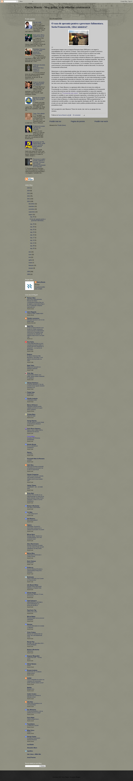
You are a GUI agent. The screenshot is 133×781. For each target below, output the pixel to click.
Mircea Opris (31, 534)
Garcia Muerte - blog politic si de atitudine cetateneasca (57, 7)
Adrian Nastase (31, 664)
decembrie (32, 203)
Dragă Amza (30, 394)
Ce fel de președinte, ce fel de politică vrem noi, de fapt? (35, 712)
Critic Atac (30, 373)
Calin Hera (30, 465)
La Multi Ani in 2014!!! (32, 725)
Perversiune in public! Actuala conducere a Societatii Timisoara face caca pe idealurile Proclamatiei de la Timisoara (39, 162)
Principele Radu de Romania (35, 458)
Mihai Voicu (30, 730)
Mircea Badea (31, 616)
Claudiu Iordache (32, 398)
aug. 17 (32, 237)
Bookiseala (30, 577)
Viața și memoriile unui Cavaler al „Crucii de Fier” (35, 579)
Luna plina (30, 454)
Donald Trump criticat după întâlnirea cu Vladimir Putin (34, 587)
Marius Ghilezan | (32, 405)
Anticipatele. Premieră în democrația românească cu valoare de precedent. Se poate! (35, 528)
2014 (28, 190)
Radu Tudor (30, 365)
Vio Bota (29, 512)
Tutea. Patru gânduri (39, 113)
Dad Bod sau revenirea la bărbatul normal (34, 696)
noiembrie (31, 206)
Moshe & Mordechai (33, 506)
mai (30, 257)
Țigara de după (31, 416)
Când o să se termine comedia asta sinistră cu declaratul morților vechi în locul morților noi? (35, 478)
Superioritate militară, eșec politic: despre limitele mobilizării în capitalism (35, 376)
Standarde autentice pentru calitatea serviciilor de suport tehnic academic (34, 408)
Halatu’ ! (29, 732)
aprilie (30, 260)
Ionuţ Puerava (31, 757)
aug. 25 (32, 229)
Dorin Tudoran (31, 561)
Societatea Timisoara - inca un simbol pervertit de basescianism (39, 51)
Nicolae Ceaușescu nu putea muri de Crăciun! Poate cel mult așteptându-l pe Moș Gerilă (35, 547)
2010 (28, 201)
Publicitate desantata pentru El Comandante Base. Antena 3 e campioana (39, 68)
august (31, 214)
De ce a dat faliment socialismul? (32, 446)
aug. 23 (32, 232)
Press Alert (30, 493)
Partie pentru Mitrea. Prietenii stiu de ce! (39, 35)
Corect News (31, 436)
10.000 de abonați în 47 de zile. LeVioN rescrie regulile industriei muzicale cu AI (35, 386)
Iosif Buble (30, 744)
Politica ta (30, 567)
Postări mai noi (55, 121)
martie (31, 262)
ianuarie (31, 268)
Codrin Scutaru (31, 694)
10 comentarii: (77, 115)
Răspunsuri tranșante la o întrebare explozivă (34, 367)
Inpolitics (30, 751)
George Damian (32, 421)
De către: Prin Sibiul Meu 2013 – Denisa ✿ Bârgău (35, 644)
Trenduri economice (33, 318)
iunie (30, 254)
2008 (28, 274)
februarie (31, 265)
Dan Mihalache (31, 709)
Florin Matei (30, 717)
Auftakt (29, 678)
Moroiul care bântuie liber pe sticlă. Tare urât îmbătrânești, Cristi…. (34, 635)
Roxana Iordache (32, 670)
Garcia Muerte (41, 282)
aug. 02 (32, 248)
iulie (30, 252)
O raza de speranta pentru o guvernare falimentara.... (38, 219)
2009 (28, 271)
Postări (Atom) (62, 125)
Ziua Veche (30, 342)
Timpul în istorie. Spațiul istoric (35, 313)
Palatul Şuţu (31, 392)
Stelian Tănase (31, 485)
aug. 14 (32, 240)
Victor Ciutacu (31, 632)
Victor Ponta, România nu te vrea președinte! (34, 704)
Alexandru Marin (32, 748)
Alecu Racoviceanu (33, 544)
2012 (28, 196)
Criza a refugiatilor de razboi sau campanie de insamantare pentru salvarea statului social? (35, 681)
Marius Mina (31, 553)
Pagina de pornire (78, 121)
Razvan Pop (30, 642)
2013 (28, 193)
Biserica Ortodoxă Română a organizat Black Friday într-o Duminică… (34, 570)
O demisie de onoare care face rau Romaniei (39, 127)
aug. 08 (32, 245)
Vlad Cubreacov (32, 600)
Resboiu (29, 354)
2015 (28, 188)
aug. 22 (32, 235)
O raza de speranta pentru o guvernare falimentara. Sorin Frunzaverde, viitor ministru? (77, 25)
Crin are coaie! (37, 22)
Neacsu (29, 452)
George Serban (31, 736)
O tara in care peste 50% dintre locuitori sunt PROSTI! (38, 83)
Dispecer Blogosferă (33, 656)
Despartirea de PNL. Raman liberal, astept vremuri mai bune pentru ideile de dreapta (39, 145)
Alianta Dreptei (31, 593)
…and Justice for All (32, 513)
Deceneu (29, 624)
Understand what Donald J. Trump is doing (34, 555)
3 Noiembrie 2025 (32, 400)
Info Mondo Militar (32, 585)
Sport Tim (30, 326)
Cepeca (29, 525)
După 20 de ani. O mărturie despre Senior (34, 672)
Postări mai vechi (101, 121)
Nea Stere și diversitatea (33, 507)
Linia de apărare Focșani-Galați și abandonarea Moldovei (35, 423)
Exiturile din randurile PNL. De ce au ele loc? (39, 99)
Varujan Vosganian (32, 474)
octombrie (32, 209)
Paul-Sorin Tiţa (31, 610)
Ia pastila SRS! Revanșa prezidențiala (33, 438)
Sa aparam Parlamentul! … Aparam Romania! (34, 738)
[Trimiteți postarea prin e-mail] (83, 115)
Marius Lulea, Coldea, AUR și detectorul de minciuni (35, 430)
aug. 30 (32, 217)
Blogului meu (30, 689)
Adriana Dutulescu (32, 383)
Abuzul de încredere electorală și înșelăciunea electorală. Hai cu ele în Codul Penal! (35, 468)
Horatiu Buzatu (31, 444)
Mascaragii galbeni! (32, 520)
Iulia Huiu (30, 702)
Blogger (78, 777)
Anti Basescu (31, 518)
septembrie (32, 212)
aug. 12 (32, 243)
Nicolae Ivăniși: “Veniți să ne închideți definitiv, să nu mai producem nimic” (34, 537)
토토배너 (29, 460)
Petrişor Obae (31, 298)
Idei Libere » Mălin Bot (34, 754)
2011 (28, 199)
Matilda (29, 687)
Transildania (31, 724)
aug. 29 (32, 224)
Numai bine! (30, 562)
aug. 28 (32, 226)
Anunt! (29, 665)
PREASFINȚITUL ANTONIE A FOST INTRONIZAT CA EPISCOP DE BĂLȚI (34, 604)
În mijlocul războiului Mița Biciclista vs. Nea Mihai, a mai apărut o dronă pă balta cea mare (35, 358)
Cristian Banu (31, 414)
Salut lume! (30, 651)
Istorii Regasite (31, 312)
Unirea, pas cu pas (32, 611)
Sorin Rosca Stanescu (34, 428)
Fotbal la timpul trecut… (33, 719)
